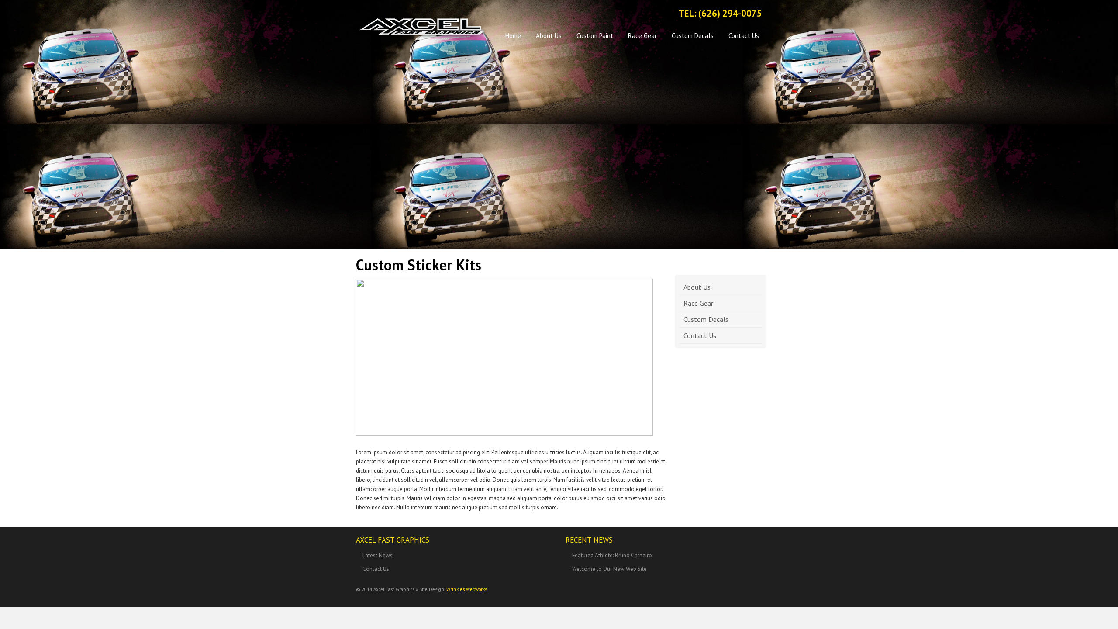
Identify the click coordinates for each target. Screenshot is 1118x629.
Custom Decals (693, 35)
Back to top (755, 593)
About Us (549, 35)
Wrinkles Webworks (466, 589)
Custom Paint (594, 35)
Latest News (377, 555)
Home (513, 35)
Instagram (633, 14)
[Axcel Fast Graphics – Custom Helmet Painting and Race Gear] (421, 26)
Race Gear (642, 35)
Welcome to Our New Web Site (609, 569)
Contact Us (743, 35)
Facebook (618, 14)
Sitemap (649, 14)
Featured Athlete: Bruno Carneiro (612, 555)
